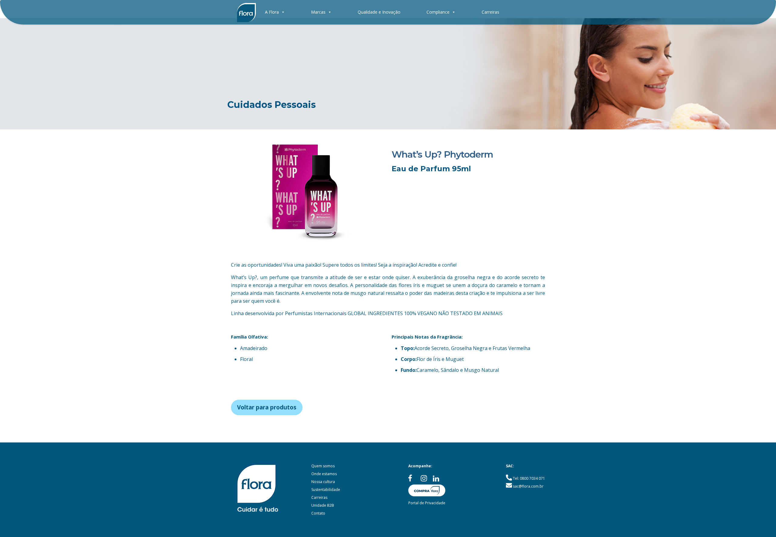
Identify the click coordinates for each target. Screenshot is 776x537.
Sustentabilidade (325, 489)
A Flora (272, 12)
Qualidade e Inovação (379, 12)
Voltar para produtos (266, 407)
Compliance (438, 12)
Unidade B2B (322, 505)
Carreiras (490, 12)
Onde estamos (324, 473)
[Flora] (246, 12)
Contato (318, 513)
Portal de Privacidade (426, 502)
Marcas (318, 12)
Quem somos (323, 466)
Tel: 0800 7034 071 (529, 478)
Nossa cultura (323, 481)
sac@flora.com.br (528, 486)
